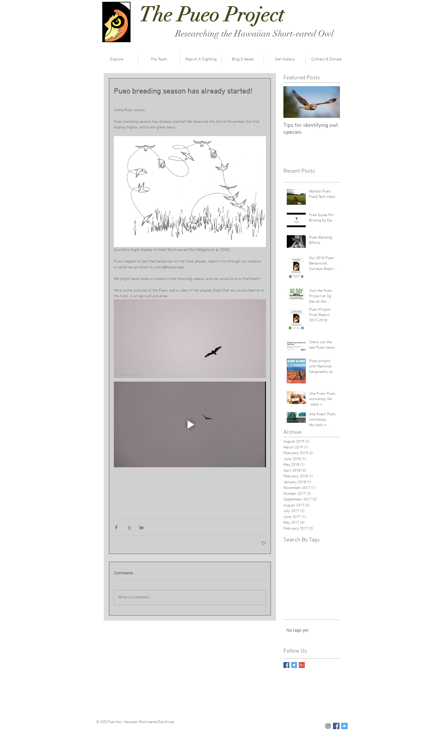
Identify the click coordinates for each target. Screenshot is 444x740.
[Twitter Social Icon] (344, 726)
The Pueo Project (212, 14)
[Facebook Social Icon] (336, 726)
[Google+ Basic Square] (302, 665)
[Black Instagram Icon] (328, 726)
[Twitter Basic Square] (294, 665)
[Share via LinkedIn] (141, 527)
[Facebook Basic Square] (286, 665)
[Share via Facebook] (116, 527)
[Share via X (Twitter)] (128, 527)
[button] (117, 59)
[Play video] (190, 424)
